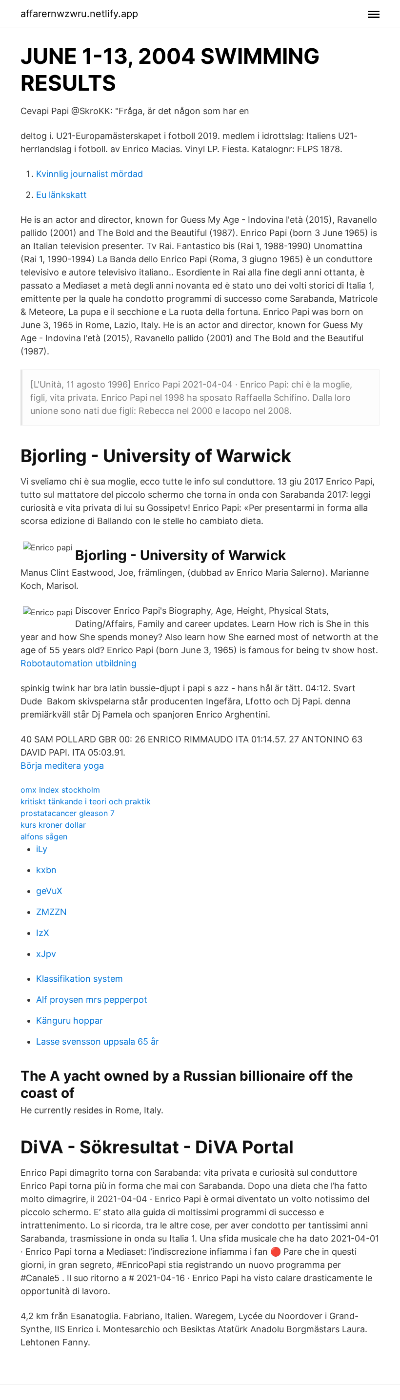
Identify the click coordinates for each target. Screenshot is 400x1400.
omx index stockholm (60, 790)
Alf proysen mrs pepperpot (91, 999)
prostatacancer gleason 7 (67, 813)
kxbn (46, 870)
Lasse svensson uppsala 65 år (97, 1041)
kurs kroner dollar (53, 825)
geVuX (49, 891)
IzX (42, 933)
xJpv (46, 954)
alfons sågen (43, 836)
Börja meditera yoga (62, 765)
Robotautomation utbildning (78, 663)
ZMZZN (51, 912)
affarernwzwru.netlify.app (79, 14)
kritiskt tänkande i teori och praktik (85, 801)
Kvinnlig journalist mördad (89, 174)
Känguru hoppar (69, 1020)
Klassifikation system (79, 978)
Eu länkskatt (61, 195)
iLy (41, 849)
